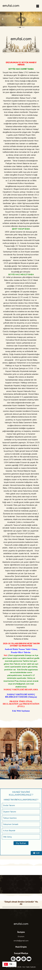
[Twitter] (18, 959)
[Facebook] (13, 959)
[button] (2, 19)
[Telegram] (23, 959)
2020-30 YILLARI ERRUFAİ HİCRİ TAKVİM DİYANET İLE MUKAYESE (21, 644)
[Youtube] (29, 959)
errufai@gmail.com (21, 940)
